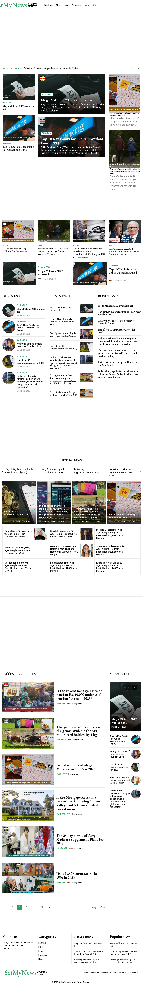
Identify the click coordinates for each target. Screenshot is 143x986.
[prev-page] (100, 381)
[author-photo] (40, 279)
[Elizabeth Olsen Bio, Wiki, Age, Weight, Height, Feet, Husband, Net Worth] (40, 550)
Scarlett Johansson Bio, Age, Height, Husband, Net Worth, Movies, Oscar (63, 534)
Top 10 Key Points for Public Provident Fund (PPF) (18, 148)
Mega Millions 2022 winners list (18, 107)
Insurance (61, 848)
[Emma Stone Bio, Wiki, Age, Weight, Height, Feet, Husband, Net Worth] (40, 534)
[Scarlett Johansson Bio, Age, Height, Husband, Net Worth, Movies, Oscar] (86, 534)
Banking (7, 144)
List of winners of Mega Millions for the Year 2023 (124, 114)
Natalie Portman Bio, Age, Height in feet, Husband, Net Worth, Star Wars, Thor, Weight (64, 550)
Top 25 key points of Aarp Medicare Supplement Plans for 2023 (80, 839)
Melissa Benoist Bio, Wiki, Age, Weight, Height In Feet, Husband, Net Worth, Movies (109, 534)
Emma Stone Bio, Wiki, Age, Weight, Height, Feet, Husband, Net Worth (18, 534)
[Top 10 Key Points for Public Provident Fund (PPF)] (19, 128)
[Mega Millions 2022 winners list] (19, 87)
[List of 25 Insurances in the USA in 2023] (28, 878)
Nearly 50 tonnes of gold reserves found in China (29, 345)
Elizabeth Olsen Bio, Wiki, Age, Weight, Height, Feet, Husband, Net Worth (17, 550)
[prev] (133, 68)
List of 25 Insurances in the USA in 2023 (76, 875)
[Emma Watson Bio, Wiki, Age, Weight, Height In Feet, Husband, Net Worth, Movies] (86, 566)
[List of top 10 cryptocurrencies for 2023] (8, 361)
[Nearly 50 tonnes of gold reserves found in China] (8, 344)
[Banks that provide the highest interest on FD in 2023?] (136, 780)
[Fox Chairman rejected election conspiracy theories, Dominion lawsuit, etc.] (125, 231)
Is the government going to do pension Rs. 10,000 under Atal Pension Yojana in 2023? (79, 695)
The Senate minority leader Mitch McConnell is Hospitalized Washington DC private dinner (89, 252)
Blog (5, 245)
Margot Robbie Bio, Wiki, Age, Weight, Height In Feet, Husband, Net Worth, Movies (17, 566)
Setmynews (77, 703)
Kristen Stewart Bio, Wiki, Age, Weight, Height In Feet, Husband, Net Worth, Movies (109, 566)
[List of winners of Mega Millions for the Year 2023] (125, 93)
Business (8, 103)
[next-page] (105, 381)
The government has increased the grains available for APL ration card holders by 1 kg (63, 379)
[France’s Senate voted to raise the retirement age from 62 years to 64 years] (125, 149)
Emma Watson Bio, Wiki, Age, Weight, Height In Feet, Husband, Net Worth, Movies (63, 566)
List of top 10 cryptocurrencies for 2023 (46, 68)
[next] (138, 68)
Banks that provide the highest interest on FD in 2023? (121, 472)
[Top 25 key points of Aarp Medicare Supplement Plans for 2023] (28, 841)
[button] (94, 5)
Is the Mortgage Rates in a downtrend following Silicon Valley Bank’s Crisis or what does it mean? (119, 373)
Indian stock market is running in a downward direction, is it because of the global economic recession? (30, 381)
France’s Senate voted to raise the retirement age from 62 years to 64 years (125, 171)
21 (41, 907)
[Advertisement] (71, 36)
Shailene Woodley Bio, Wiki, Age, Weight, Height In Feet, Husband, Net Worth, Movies (110, 550)
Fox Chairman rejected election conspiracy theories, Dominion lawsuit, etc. (124, 251)
